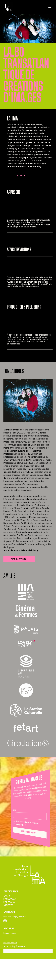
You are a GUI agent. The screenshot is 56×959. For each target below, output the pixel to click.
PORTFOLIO (9, 902)
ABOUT (6, 896)
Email (15, 810)
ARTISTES (8, 905)
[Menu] (50, 8)
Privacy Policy (10, 942)
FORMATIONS (10, 899)
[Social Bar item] (5, 920)
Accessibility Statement (14, 946)
